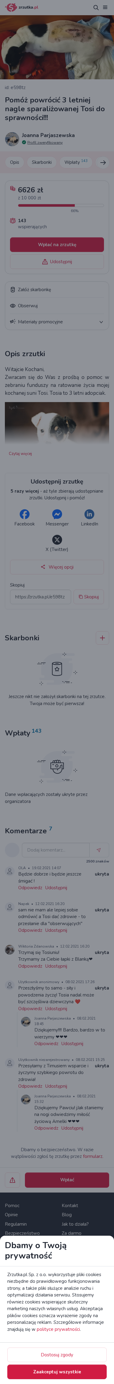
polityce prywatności (58, 1329)
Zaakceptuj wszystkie (57, 1372)
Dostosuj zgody (57, 1355)
